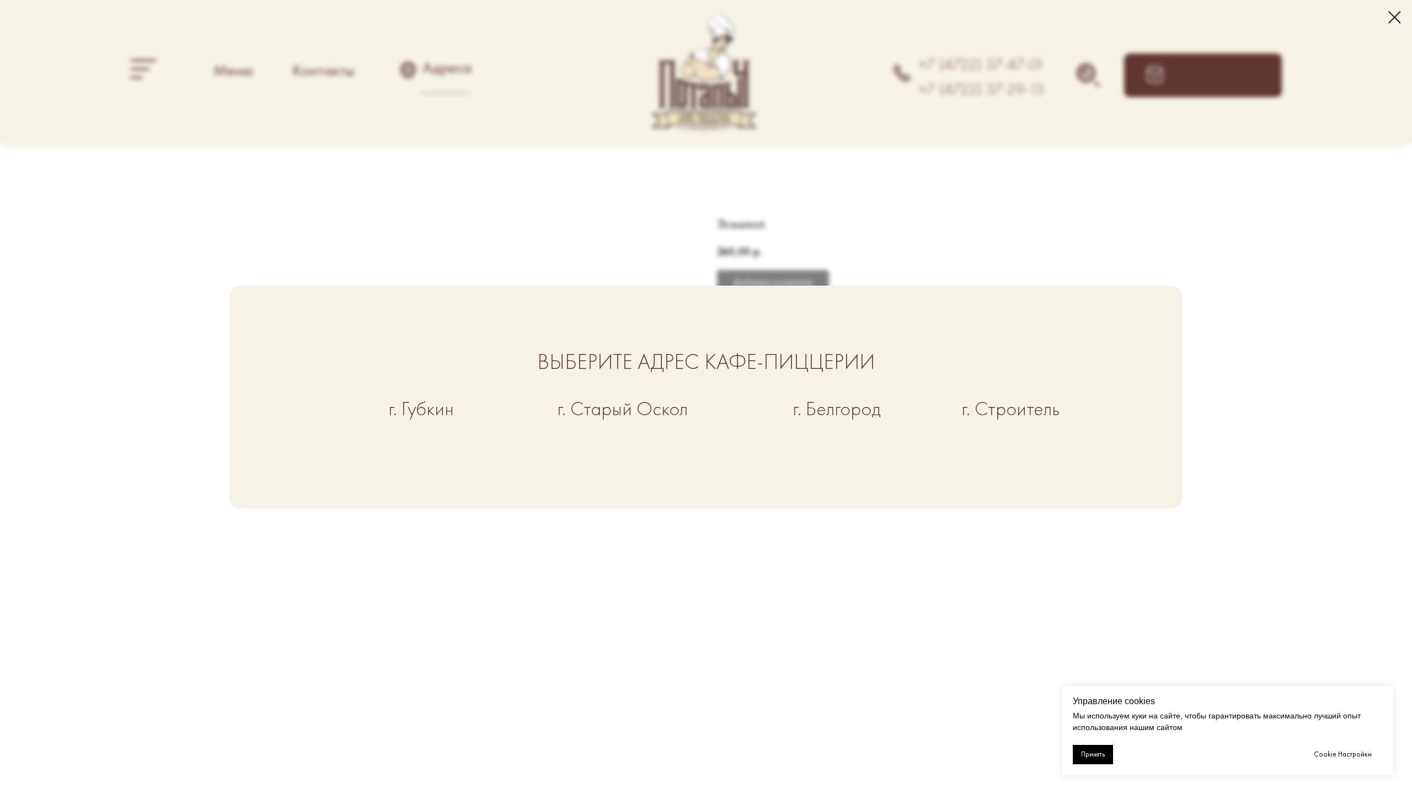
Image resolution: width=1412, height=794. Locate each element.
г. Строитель (1010, 408)
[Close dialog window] (1394, 17)
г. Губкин (421, 408)
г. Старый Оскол (622, 408)
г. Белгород (837, 408)
